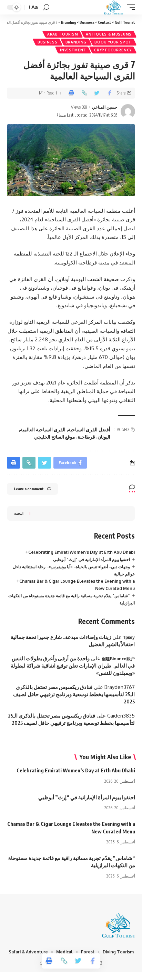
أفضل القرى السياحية (89, 429)
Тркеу (129, 637)
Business (48, 42)
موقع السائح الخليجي (54, 437)
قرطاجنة (86, 437)
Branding (76, 42)
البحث (18, 513)
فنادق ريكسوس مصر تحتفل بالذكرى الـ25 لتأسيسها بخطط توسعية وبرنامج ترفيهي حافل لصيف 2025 (74, 694)
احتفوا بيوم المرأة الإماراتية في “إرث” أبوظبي (91, 559)
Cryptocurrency (113, 50)
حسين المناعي (104, 107)
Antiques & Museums (109, 34)
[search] (46, 7)
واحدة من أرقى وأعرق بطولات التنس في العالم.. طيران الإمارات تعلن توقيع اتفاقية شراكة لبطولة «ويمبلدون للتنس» (73, 665)
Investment (73, 50)
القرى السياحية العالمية (42, 429)
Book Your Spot (113, 42)
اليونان (104, 437)
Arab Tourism (62, 34)
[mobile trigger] (129, 7)
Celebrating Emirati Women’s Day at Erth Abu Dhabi (81, 552)
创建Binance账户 (118, 658)
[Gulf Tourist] (113, 7)
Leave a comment (29, 489)
